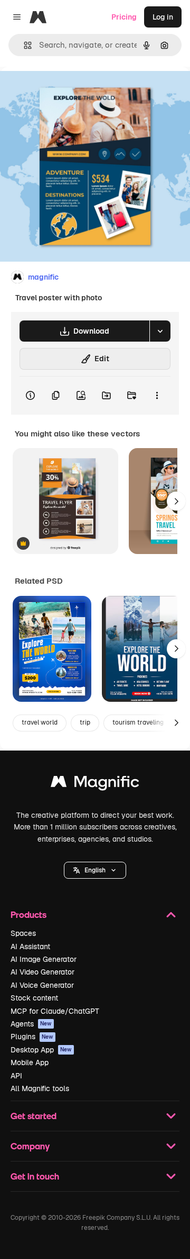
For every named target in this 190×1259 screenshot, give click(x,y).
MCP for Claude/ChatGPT (55, 1011)
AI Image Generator (44, 959)
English (95, 870)
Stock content (34, 998)
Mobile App (30, 1062)
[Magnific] (95, 784)
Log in (163, 17)
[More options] (156, 395)
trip (85, 722)
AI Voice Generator (42, 985)
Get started (33, 1115)
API (16, 1076)
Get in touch (35, 1176)
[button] (95, 870)
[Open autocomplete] (23, 45)
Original (67, 91)
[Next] (176, 501)
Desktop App (41, 1050)
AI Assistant (30, 946)
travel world (40, 722)
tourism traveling (138, 722)
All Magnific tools (40, 1088)
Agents (31, 1024)
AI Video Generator (42, 972)
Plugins (32, 1036)
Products (28, 914)
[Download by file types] (159, 331)
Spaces (23, 933)
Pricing (124, 17)
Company (30, 1145)
